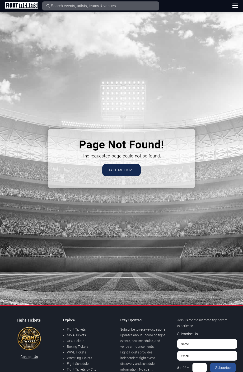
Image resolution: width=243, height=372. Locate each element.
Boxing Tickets (77, 346)
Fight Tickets (76, 329)
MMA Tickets (76, 335)
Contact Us (29, 357)
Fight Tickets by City (81, 369)
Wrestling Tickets (79, 358)
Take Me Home (121, 170)
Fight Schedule (78, 364)
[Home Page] (21, 6)
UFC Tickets (75, 341)
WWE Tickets (76, 352)
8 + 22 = (183, 368)
